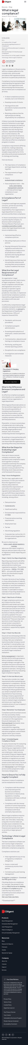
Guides (4, 950)
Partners (4, 970)
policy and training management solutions (15, 187)
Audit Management (7, 927)
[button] (25, 2)
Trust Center (7, 1015)
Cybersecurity (10, 506)
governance (6, 671)
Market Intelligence (7, 929)
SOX (22, 569)
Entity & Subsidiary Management (11, 932)
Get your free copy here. (10, 897)
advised (20, 309)
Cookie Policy (8, 1005)
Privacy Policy (7, 999)
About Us (4, 961)
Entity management (8, 656)
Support (4, 967)
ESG (9, 515)
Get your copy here (11, 382)
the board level (7, 723)
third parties (9, 767)
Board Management (7, 921)
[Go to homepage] (8, 911)
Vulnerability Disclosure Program (13, 1018)
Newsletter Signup (7, 953)
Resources (4, 7)
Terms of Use (7, 1002)
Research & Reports (7, 944)
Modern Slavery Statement (11, 1021)
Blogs (10, 7)
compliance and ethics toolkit (12, 226)
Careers (4, 964)
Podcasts (4, 947)
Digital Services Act (9, 1008)
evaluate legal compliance (14, 180)
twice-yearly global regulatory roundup (14, 545)
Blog (3, 941)
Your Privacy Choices (9, 1012)
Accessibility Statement (10, 1024)
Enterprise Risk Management (10, 924)
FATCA (14, 569)
